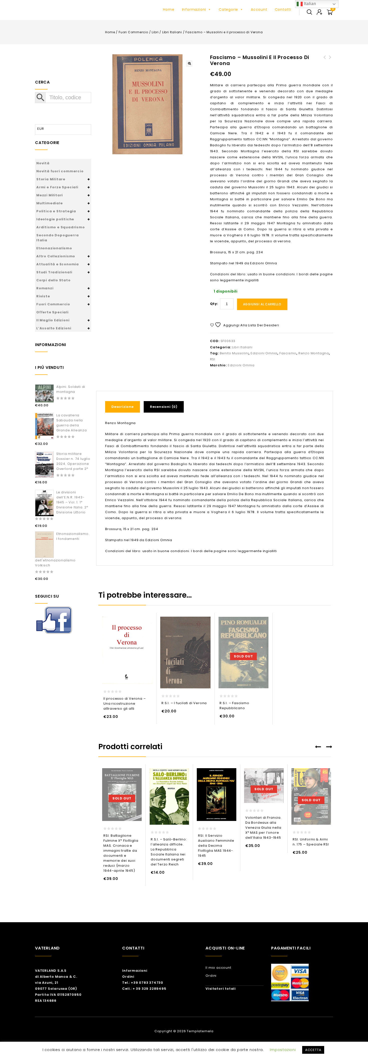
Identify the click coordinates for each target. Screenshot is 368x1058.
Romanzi (45, 288)
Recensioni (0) (163, 406)
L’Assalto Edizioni (53, 328)
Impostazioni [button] (283, 1049)
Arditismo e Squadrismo (60, 227)
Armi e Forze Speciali (57, 187)
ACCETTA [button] (313, 1049)
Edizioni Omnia (264, 353)
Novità (43, 163)
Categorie (228, 9)
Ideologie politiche (55, 219)
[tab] (124, 407)
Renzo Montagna (313, 353)
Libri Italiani (172, 32)
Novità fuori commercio (60, 171)
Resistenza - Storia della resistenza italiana (324, 63)
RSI (212, 359)
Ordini (128, 976)
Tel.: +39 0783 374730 (142, 982)
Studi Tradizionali (54, 272)
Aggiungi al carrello (262, 304)
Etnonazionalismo (54, 248)
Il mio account (218, 967)
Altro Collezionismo (55, 256)
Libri (155, 32)
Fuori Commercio (133, 32)
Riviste (43, 296)
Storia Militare (50, 179)
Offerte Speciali (52, 312)
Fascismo (287, 353)
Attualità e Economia (57, 264)
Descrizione (122, 406)
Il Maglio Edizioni (52, 320)
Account (259, 9)
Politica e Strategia (56, 211)
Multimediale (49, 203)
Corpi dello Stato (53, 280)
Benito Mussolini (234, 353)
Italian (309, 4)
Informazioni (194, 9)
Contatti (283, 9)
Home (168, 9)
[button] (189, 63)
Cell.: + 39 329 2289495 (144, 988)
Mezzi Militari (49, 195)
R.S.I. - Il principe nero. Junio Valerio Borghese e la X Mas (330, 66)
